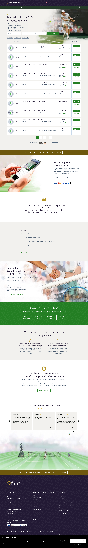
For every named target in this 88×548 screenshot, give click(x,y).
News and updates (11, 513)
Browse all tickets (37, 497)
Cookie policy (50, 531)
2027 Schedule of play (38, 512)
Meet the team (10, 504)
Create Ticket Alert (56, 152)
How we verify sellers (11, 507)
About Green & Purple (44, 390)
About (45, 7)
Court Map (10, 37)
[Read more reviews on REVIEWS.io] (73, 434)
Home (8, 10)
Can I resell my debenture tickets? (33, 249)
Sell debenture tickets (38, 519)
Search (8, 518)
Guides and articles (11, 515)
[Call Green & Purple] (76, 7)
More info (76, 48)
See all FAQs (24, 252)
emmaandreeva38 (66, 48)
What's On (18, 37)
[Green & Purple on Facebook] (60, 513)
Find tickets (52, 33)
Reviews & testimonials (12, 511)
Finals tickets (36, 504)
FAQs (41, 7)
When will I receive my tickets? (32, 237)
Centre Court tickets (37, 499)
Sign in (51, 7)
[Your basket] (79, 7)
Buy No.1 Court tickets (38, 317)
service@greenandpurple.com (67, 502)
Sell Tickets (18, 7)
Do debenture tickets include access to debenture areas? (39, 241)
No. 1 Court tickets (37, 502)
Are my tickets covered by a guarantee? (34, 233)
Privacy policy (43, 531)
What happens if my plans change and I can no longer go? (39, 245)
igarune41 (64, 57)
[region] (44, 421)
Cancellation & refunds (34, 531)
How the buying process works (16, 294)
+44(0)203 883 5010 (51, 2)
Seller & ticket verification (22, 531)
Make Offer (76, 46)
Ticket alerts (36, 506)
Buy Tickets (9, 7)
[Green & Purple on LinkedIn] (64, 513)
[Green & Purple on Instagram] (65, 513)
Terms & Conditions (11, 531)
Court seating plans (37, 514)
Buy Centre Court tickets (26, 317)
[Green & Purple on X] (62, 513)
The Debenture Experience (30, 7)
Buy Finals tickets (49, 317)
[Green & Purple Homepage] (14, 2)
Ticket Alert (26, 37)
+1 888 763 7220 (70, 508)
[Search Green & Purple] (74, 7)
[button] (9, 421)
